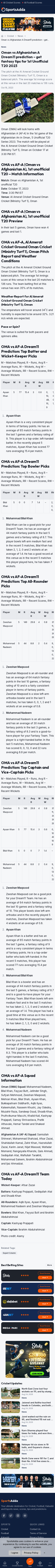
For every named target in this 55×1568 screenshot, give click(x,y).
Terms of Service (38, 1533)
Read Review (45, 1273)
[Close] (44, 1553)
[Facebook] (3, 1515)
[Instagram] (18, 1515)
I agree (14, 1552)
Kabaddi (5, 1537)
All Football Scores (33, 2)
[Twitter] (10, 1515)
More (49, 1265)
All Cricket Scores (11, 2)
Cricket (10, 36)
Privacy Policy (37, 1537)
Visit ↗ (45, 1278)
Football (5, 1533)
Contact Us (35, 1529)
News (20, 36)
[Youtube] (25, 1515)
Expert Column (9, 1253)
